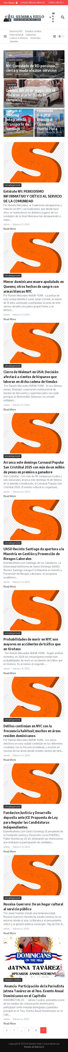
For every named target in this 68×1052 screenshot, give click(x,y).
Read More (9, 228)
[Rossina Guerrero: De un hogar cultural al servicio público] (34, 875)
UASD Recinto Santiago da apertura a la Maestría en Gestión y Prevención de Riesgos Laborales (33, 554)
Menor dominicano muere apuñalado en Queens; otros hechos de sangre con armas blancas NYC (33, 286)
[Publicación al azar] (54, 36)
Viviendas (35, 38)
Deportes (31, 34)
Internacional (16, 34)
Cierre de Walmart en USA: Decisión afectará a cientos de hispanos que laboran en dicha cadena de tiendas (30, 377)
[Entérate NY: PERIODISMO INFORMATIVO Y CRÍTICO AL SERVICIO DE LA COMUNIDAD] (34, 162)
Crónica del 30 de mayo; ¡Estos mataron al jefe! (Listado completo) (30, 95)
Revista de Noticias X (34, 1047)
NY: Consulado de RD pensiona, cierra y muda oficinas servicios (31, 68)
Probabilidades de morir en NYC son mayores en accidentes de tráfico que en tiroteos (32, 644)
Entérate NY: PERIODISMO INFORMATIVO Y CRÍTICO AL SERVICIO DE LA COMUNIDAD (32, 196)
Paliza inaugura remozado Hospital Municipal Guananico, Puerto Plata (47, 115)
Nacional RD (16, 31)
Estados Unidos (33, 31)
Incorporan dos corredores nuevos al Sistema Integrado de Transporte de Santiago (17, 112)
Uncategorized (12, 185)
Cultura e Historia (19, 38)
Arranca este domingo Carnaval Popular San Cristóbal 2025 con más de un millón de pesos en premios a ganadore (34, 467)
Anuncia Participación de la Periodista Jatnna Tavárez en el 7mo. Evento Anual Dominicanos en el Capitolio (33, 991)
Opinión (14, 41)
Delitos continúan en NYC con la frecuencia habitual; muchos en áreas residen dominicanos (32, 731)
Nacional (11, 84)
